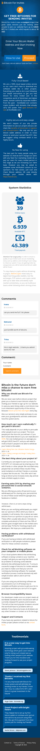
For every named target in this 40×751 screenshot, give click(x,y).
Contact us (7, 743)
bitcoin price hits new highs (18, 411)
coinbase (35, 63)
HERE (4, 439)
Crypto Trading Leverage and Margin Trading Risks (18, 453)
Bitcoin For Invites (13, 2)
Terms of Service (19, 743)
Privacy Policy (31, 743)
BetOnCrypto (16, 273)
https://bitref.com (10, 177)
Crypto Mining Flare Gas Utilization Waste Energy (18, 449)
